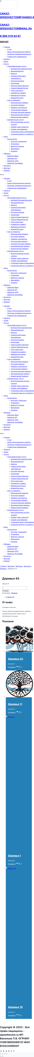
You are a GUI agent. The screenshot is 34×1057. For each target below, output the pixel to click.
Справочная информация (17, 57)
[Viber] (9, 1051)
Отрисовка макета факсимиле (22, 132)
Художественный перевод (21, 112)
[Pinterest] (14, 1051)
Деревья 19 (15, 1007)
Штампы (14, 151)
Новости (7, 59)
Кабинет (7, 170)
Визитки (14, 74)
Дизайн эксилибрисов (19, 129)
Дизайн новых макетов (19, 127)
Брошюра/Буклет (17, 71)
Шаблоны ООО (12, 161)
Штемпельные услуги (15, 120)
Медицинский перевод (19, 103)
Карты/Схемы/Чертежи (20, 86)
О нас (9, 49)
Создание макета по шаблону (22, 134)
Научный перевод (18, 105)
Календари (15, 83)
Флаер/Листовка (17, 98)
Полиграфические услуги (16, 66)
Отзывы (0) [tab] (10, 597)
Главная (7, 47)
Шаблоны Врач (13, 156)
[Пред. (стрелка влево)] (0, 1056)
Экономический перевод (20, 115)
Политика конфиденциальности (19, 54)
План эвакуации (17, 90)
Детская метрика (17, 81)
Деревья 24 (15, 658)
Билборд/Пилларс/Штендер (21, 69)
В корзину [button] (12, 667)
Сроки (6, 61)
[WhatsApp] (11, 1051)
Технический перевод (19, 110)
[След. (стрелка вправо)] (2, 1056)
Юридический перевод (19, 117)
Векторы (7, 168)
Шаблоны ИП (12, 158)
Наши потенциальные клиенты (19, 52)
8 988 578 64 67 (10, 36)
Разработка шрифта (18, 93)
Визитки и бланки (17, 146)
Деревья (14, 593)
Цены (6, 137)
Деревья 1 (14, 855)
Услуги (6, 64)
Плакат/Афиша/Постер (19, 88)
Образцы (7, 153)
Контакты (7, 166)
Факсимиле (15, 149)
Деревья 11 (15, 704)
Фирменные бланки (18, 95)
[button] (17, 174)
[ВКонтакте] (1, 1051)
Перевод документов (19, 107)
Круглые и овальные (18, 141)
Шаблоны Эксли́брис (15, 163)
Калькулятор (12, 139)
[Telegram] (6, 1051)
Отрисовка (15, 144)
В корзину (5, 590)
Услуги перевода (13, 100)
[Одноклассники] (4, 1051)
